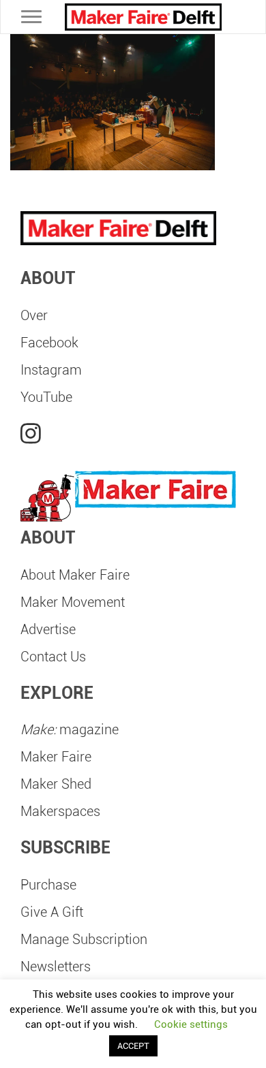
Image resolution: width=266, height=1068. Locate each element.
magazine (69, 729)
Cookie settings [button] (191, 1024)
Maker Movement (72, 602)
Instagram (51, 370)
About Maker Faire (75, 575)
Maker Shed (55, 784)
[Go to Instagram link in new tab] (30, 433)
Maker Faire (55, 757)
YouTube (46, 397)
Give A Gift (51, 912)
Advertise (48, 629)
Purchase (48, 885)
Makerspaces (60, 811)
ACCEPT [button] (133, 1046)
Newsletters (55, 966)
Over (34, 315)
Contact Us (53, 656)
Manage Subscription (83, 939)
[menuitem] (133, 315)
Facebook (49, 342)
